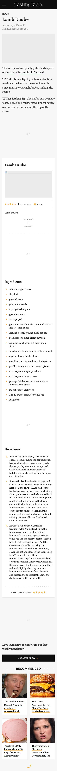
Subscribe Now (26, 658)
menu (10, 72)
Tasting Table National (31, 72)
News (5, 14)
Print (40, 204)
